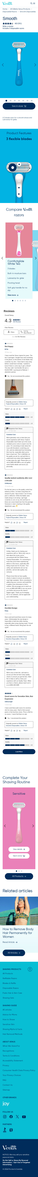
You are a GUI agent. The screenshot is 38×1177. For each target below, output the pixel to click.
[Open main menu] (34, 3)
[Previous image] (3, 65)
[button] (19, 106)
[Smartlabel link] (11, 1130)
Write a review (8, 26)
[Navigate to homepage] (7, 3)
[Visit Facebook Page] (11, 1116)
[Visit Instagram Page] (5, 1116)
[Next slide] (35, 258)
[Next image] (34, 65)
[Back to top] (30, 969)
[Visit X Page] (17, 1116)
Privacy (6, 1066)
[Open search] (31, 3)
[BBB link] (5, 1130)
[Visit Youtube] (24, 1117)
